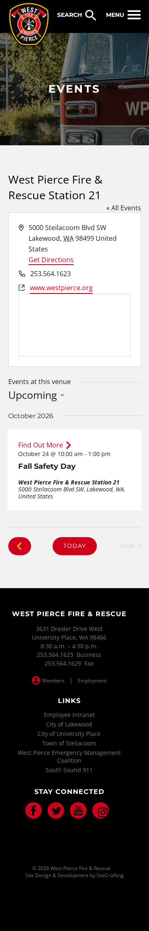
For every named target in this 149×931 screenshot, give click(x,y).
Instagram (100, 810)
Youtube (78, 810)
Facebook (33, 810)
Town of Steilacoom (69, 743)
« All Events (123, 207)
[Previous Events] (19, 546)
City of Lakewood (69, 724)
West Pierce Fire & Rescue (29, 24)
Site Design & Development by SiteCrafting (74, 875)
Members (53, 680)
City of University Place (69, 734)
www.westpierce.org (61, 287)
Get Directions (51, 259)
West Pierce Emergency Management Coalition (69, 756)
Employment (92, 680)
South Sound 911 (69, 770)
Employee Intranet (69, 715)
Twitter (56, 810)
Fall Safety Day (47, 466)
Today (74, 545)
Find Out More (40, 444)
